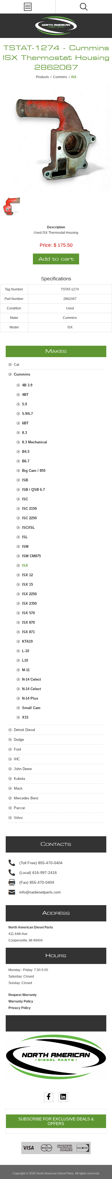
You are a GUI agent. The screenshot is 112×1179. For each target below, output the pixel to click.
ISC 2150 (29, 509)
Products (42, 77)
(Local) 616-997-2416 (38, 872)
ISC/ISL (28, 528)
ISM (25, 546)
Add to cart (56, 259)
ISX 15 (27, 584)
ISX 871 (28, 632)
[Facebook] (48, 1097)
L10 (25, 660)
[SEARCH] (84, 7)
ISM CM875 (31, 556)
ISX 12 (27, 575)
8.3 (24, 433)
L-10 (25, 651)
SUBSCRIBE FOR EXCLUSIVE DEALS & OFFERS (56, 1121)
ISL (25, 537)
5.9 (24, 404)
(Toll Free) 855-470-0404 (41, 863)
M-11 (26, 670)
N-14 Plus (30, 698)
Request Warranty (22, 995)
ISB (25, 480)
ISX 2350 (29, 603)
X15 (25, 717)
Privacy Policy (19, 1008)
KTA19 (27, 641)
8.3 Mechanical (34, 442)
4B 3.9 (27, 385)
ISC (25, 499)
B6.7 (25, 461)
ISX (25, 565)
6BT (25, 423)
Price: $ (48, 245)
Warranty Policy (20, 1001)
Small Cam (31, 708)
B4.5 (25, 452)
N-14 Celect (31, 679)
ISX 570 (28, 613)
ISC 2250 (29, 518)
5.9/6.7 (27, 414)
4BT (25, 395)
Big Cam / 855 (33, 471)
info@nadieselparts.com (40, 892)
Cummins (60, 77)
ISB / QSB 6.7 (33, 490)
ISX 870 (28, 622)
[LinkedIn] (63, 1097)
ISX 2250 (29, 594)
